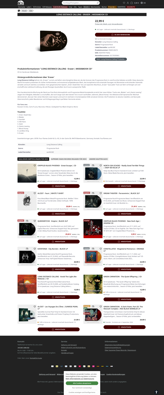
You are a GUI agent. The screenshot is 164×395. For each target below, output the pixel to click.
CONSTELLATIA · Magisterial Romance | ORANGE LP (124, 250)
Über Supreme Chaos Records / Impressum (120, 350)
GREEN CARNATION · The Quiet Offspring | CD (123, 277)
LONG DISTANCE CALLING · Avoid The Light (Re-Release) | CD (57, 278)
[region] (54, 40)
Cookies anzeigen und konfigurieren (82, 392)
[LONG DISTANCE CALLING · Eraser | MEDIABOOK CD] (54, 39)
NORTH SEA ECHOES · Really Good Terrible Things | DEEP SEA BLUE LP (124, 166)
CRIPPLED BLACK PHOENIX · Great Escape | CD (57, 165)
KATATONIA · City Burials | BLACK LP (53, 249)
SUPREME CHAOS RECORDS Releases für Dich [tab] (68, 159)
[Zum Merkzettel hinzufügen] (34, 165)
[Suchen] (97, 3)
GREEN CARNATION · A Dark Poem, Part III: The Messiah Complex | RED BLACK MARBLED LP (123, 308)
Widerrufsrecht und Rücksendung (73, 348)
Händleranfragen (67, 353)
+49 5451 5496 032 (23, 348)
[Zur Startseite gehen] (20, 3)
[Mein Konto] (128, 3)
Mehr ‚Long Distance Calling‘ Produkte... (111, 59)
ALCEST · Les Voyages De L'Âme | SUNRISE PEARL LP (58, 308)
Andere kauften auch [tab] (98, 159)
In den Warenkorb (122, 35)
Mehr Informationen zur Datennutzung (80, 379)
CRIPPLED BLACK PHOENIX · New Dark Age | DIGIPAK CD (122, 222)
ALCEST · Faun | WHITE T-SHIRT (51, 193)
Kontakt (64, 350)
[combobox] (78, 3)
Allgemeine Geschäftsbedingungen (117, 345)
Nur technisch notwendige (82, 388)
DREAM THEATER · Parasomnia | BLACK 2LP (122, 193)
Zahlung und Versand (69, 345)
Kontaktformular (36, 358)
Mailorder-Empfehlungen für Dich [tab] (33, 159)
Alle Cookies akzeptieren (82, 383)
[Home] (19, 10)
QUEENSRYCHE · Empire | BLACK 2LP (53, 221)
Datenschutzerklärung (113, 348)
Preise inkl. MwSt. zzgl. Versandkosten (109, 24)
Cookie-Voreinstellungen (115, 374)
